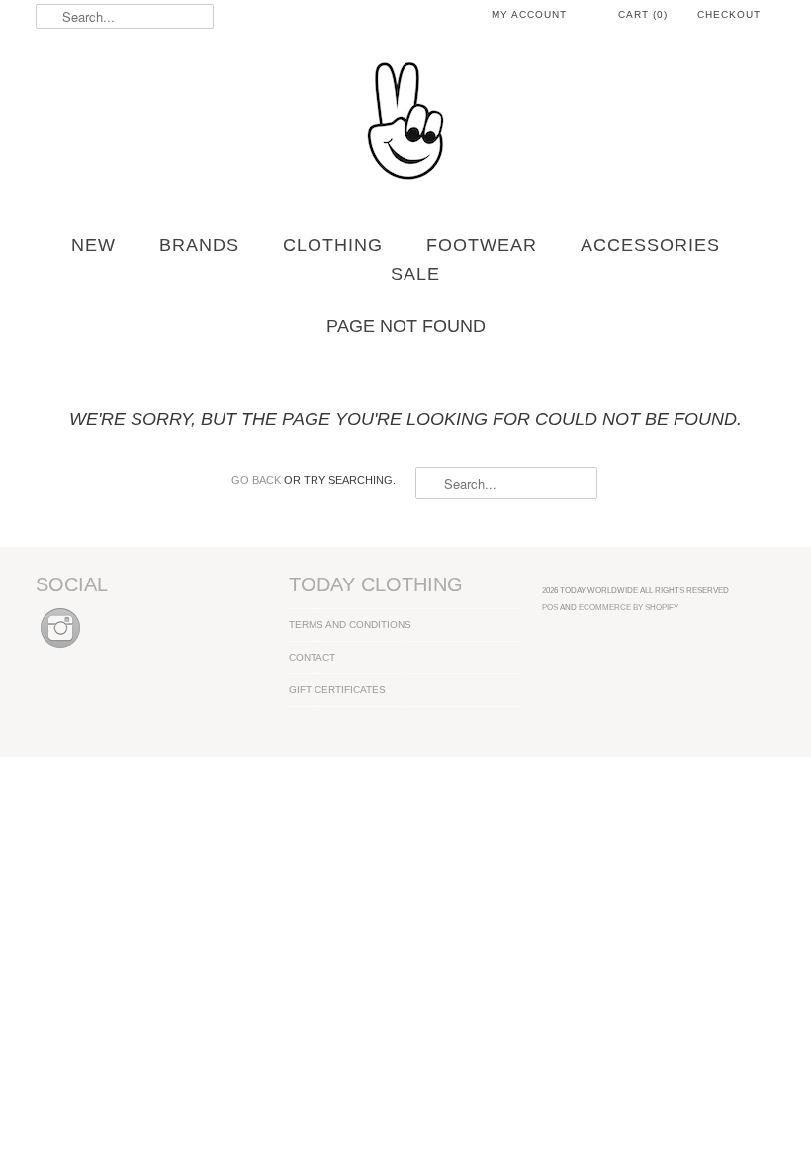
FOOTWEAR (481, 245)
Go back (256, 480)
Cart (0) (643, 14)
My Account (529, 14)
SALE (415, 274)
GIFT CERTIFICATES (337, 689)
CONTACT (312, 657)
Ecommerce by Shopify (628, 607)
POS (550, 607)
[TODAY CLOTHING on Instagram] (60, 649)
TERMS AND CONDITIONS (350, 624)
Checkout (729, 14)
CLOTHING (333, 245)
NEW (93, 245)
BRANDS (199, 245)
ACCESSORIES (650, 245)
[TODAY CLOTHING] (405, 123)
